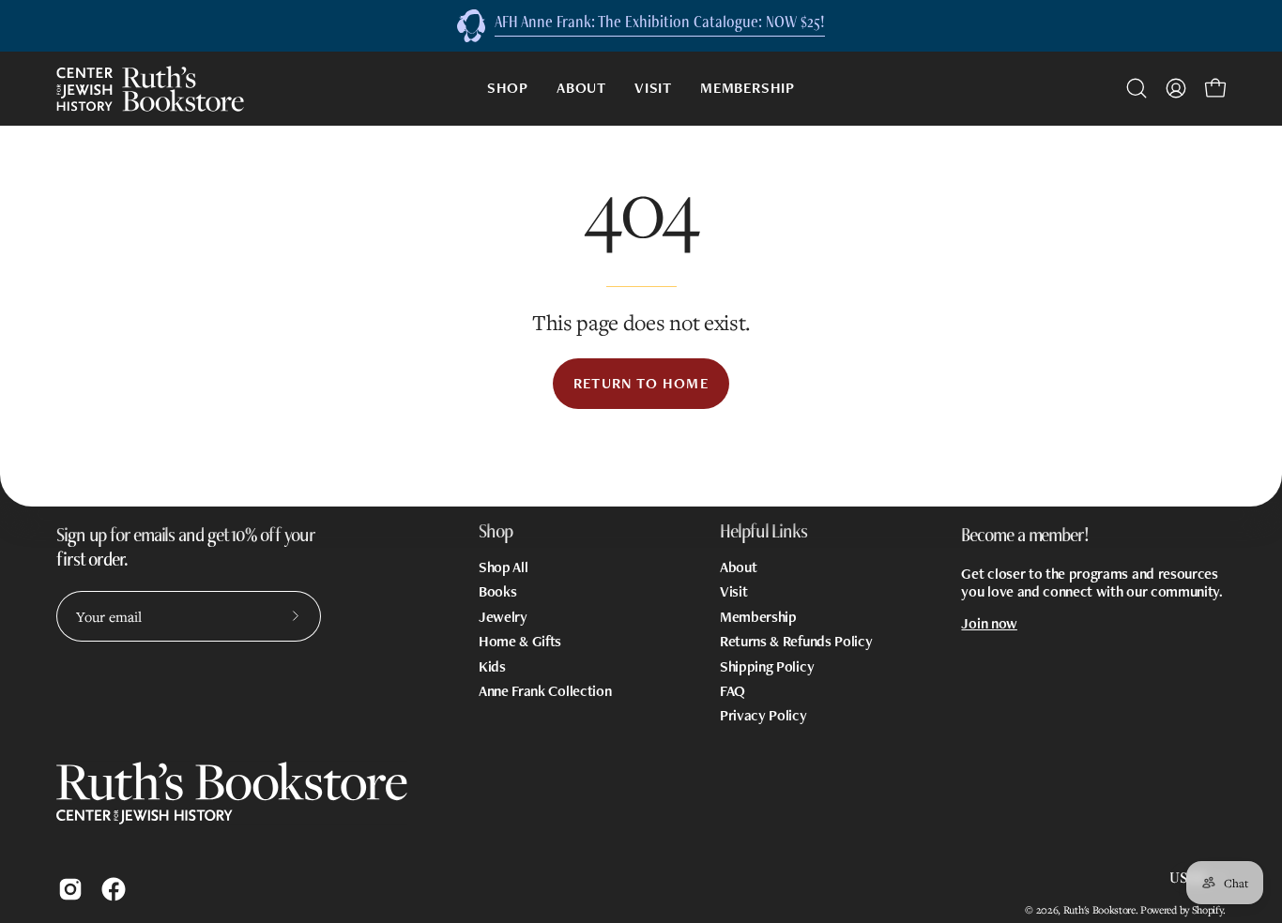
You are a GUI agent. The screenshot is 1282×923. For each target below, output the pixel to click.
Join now (988, 623)
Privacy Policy (763, 715)
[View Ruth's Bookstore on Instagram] (70, 889)
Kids (492, 665)
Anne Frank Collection (545, 691)
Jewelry (503, 616)
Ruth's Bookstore (1099, 909)
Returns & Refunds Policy (796, 641)
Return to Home (641, 383)
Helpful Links (763, 531)
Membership (758, 616)
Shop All (503, 567)
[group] (641, 26)
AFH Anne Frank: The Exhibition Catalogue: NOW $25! (660, 21)
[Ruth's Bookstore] (150, 89)
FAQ (732, 691)
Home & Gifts (520, 641)
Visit (733, 591)
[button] (1136, 88)
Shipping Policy (767, 665)
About (738, 567)
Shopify (1208, 909)
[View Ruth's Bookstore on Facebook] (113, 889)
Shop (495, 531)
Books (497, 591)
